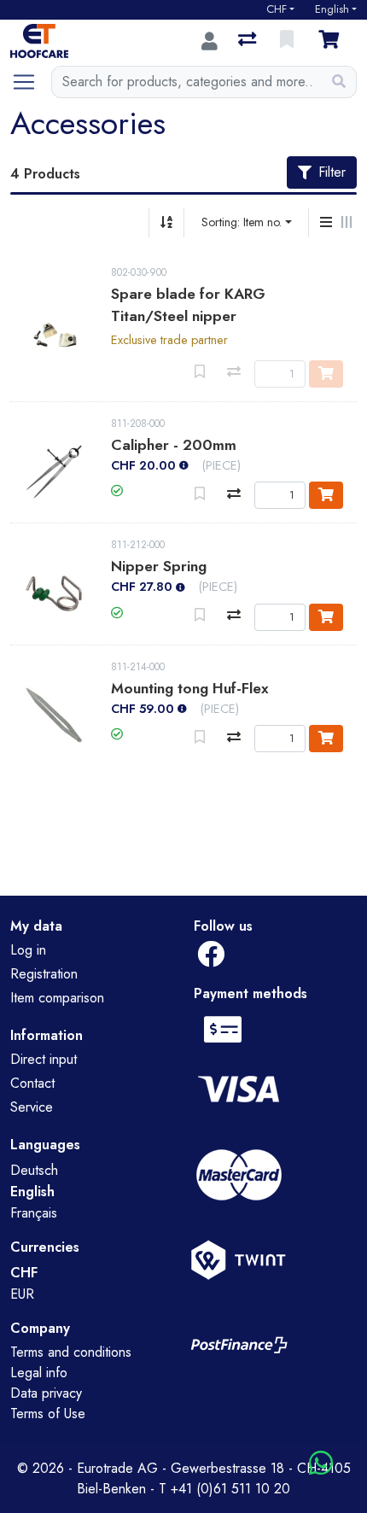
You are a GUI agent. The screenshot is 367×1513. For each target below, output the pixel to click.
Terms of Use (47, 1413)
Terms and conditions (70, 1352)
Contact (32, 1083)
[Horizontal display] (346, 222)
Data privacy (46, 1393)
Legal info (38, 1372)
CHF (276, 9)
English (332, 9)
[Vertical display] (326, 222)
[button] (117, 490)
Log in (28, 950)
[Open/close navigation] (30, 82)
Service (31, 1107)
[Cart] (332, 41)
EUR (22, 1294)
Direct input (43, 1059)
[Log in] (209, 41)
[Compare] (234, 494)
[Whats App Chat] (321, 1464)
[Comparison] (249, 41)
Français (33, 1213)
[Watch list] (288, 41)
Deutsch (34, 1170)
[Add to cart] (326, 495)
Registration (44, 974)
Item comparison (57, 998)
